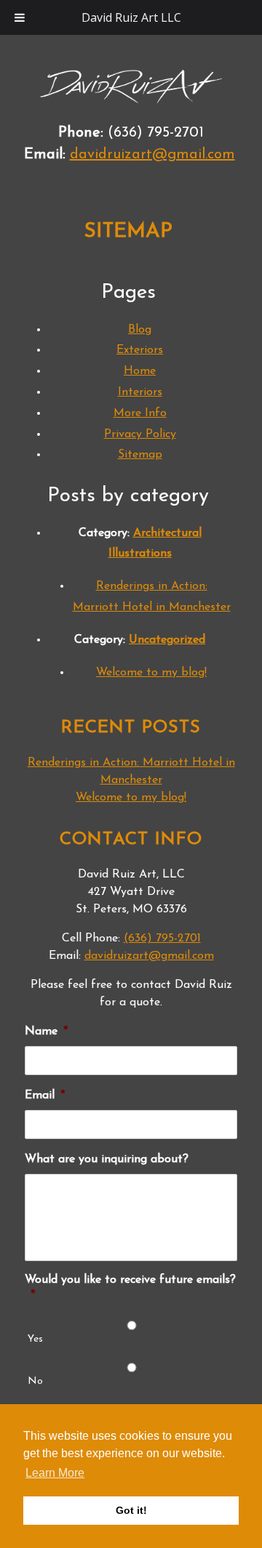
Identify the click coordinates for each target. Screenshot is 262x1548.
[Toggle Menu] (19, 17)
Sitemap (140, 455)
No (35, 1381)
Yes (35, 1339)
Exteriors (139, 350)
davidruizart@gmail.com (152, 154)
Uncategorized (167, 640)
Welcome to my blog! (151, 672)
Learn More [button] (54, 1473)
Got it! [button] (131, 1510)
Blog (139, 330)
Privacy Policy (140, 434)
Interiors (140, 392)
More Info (140, 413)
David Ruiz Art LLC (131, 17)
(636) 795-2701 (162, 938)
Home (140, 371)
